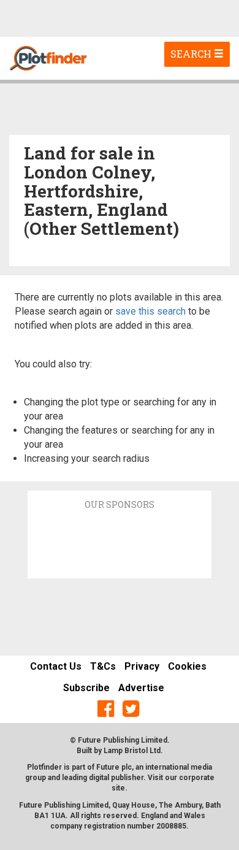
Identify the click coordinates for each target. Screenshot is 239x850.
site (118, 788)
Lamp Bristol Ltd (132, 750)
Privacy (141, 666)
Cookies (187, 666)
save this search (150, 311)
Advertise (141, 688)
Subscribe (86, 688)
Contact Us (56, 666)
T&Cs (103, 666)
